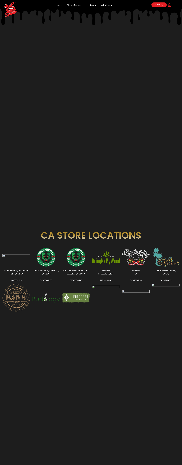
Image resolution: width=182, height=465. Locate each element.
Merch (92, 5)
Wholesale (107, 5)
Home (59, 5)
